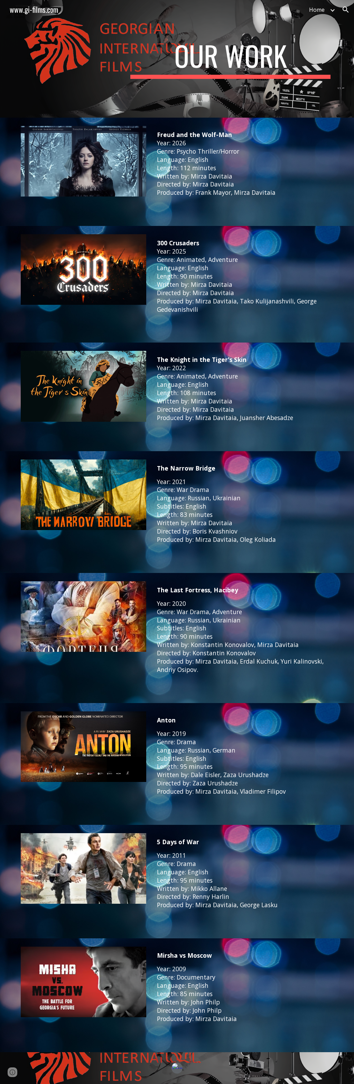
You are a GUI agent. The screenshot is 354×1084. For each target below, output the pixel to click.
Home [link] (317, 9)
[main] (230, 59)
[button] (345, 9)
